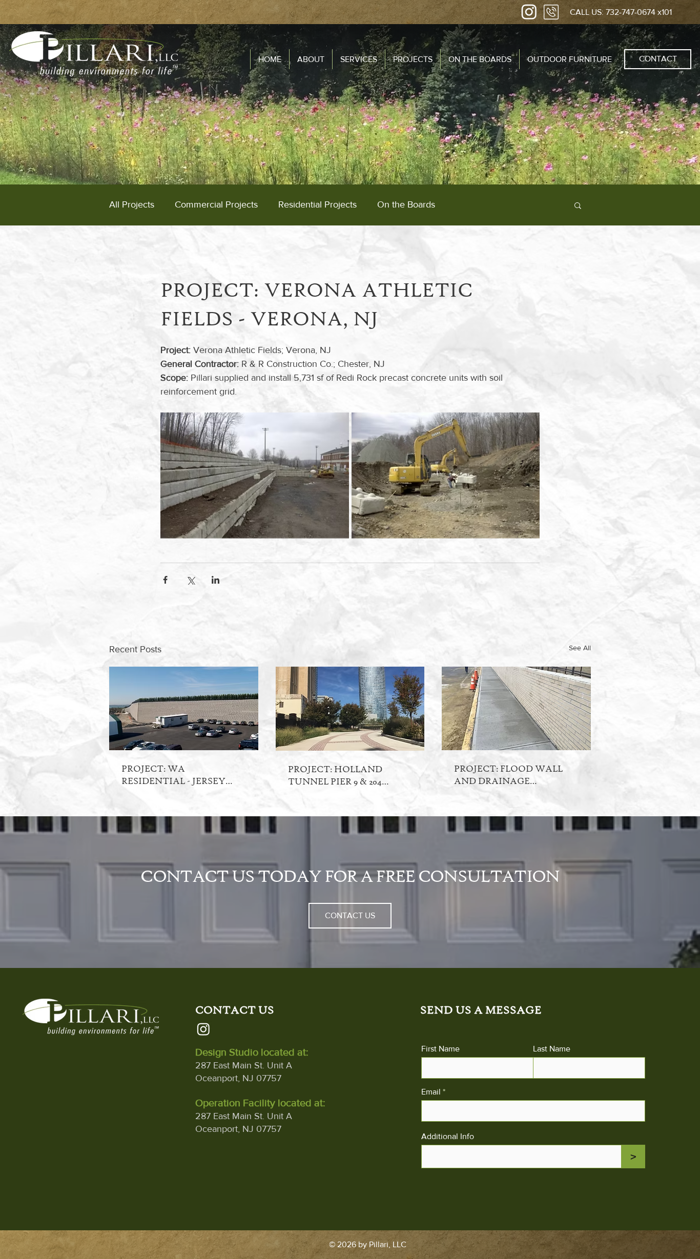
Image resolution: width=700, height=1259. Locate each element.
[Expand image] (254, 475)
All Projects (131, 204)
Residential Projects (317, 204)
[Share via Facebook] (165, 580)
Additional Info (447, 1136)
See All (580, 648)
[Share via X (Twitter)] (190, 580)
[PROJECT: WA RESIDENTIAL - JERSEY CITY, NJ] (183, 708)
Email (431, 1092)
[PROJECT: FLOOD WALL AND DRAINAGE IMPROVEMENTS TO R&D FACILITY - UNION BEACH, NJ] (516, 708)
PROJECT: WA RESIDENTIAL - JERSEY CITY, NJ (173, 775)
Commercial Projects (216, 204)
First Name (440, 1049)
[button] (358, 59)
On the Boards (406, 204)
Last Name (551, 1049)
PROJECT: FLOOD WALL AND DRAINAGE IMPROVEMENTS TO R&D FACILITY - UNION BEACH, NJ (513, 775)
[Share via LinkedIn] (215, 580)
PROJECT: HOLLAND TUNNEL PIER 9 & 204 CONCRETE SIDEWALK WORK (341, 775)
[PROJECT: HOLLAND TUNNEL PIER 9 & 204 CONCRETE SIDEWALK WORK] (350, 709)
